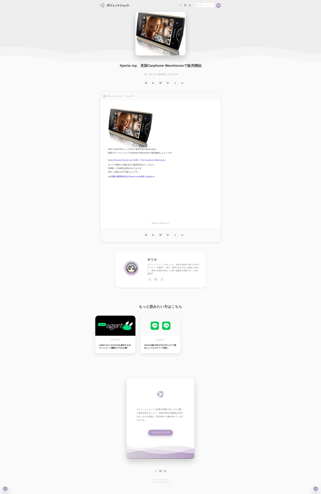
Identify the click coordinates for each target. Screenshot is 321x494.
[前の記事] (315, 488)
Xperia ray (165, 223)
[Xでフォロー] (181, 5)
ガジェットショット (114, 96)
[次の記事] (5, 488)
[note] (155, 279)
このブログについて (160, 432)
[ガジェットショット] (114, 5)
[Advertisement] (160, 200)
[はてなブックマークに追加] (153, 83)
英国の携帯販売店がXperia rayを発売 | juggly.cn (133, 176)
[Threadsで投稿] (175, 83)
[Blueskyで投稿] (182, 83)
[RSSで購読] (190, 5)
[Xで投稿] (138, 83)
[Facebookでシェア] (146, 83)
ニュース (129, 96)
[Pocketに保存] (160, 83)
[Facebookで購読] (185, 5)
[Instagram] (161, 279)
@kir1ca (165, 480)
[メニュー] (218, 5)
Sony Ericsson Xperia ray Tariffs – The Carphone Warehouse (137, 160)
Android (156, 223)
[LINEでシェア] (167, 83)
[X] (149, 279)
